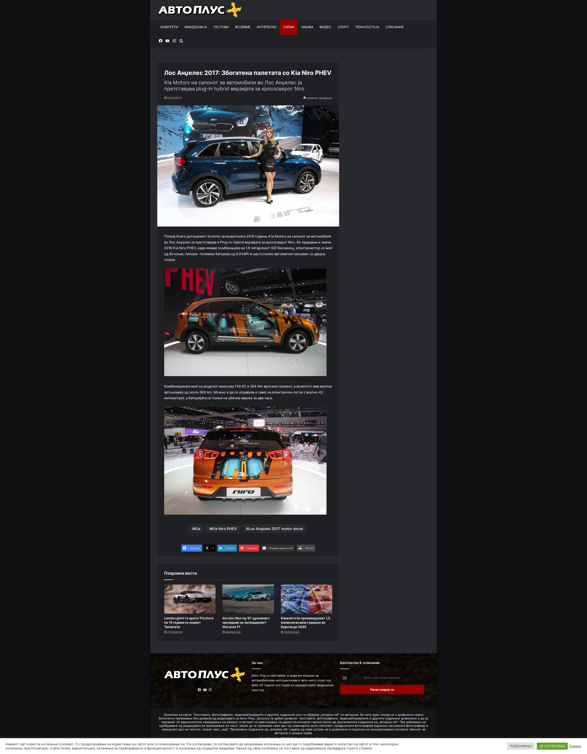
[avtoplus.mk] (200, 10)
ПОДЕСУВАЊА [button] (521, 746)
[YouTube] (205, 690)
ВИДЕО (325, 27)
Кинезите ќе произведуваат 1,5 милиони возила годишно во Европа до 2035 (305, 622)
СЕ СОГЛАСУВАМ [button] (552, 746)
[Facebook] (199, 690)
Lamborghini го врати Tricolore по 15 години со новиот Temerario (188, 622)
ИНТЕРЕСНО (267, 27)
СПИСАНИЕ (394, 27)
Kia (197, 528)
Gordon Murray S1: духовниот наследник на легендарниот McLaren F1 (246, 622)
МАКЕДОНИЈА (196, 27)
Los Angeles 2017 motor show (275, 528)
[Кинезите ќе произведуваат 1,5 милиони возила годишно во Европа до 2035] (306, 599)
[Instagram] (210, 690)
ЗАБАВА (307, 27)
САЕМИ (288, 27)
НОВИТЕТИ (169, 27)
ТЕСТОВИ (221, 27)
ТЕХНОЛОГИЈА (367, 27)
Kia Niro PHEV (224, 528)
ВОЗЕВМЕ (242, 27)
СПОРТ (343, 27)
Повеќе (575, 746)
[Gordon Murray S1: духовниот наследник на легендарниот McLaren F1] (248, 599)
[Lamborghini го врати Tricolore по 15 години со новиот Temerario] (190, 599)
